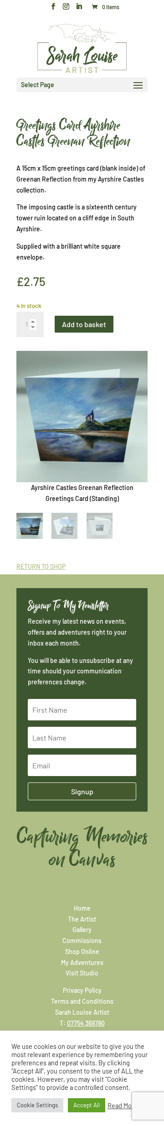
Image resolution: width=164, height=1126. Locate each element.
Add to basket (84, 324)
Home (82, 908)
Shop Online (82, 951)
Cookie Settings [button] (37, 1105)
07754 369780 (86, 1023)
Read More (123, 1105)
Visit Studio (82, 973)
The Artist (82, 919)
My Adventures (82, 962)
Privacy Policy (82, 990)
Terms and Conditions (82, 1001)
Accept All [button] (86, 1105)
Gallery (82, 929)
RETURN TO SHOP (41, 566)
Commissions (82, 940)
